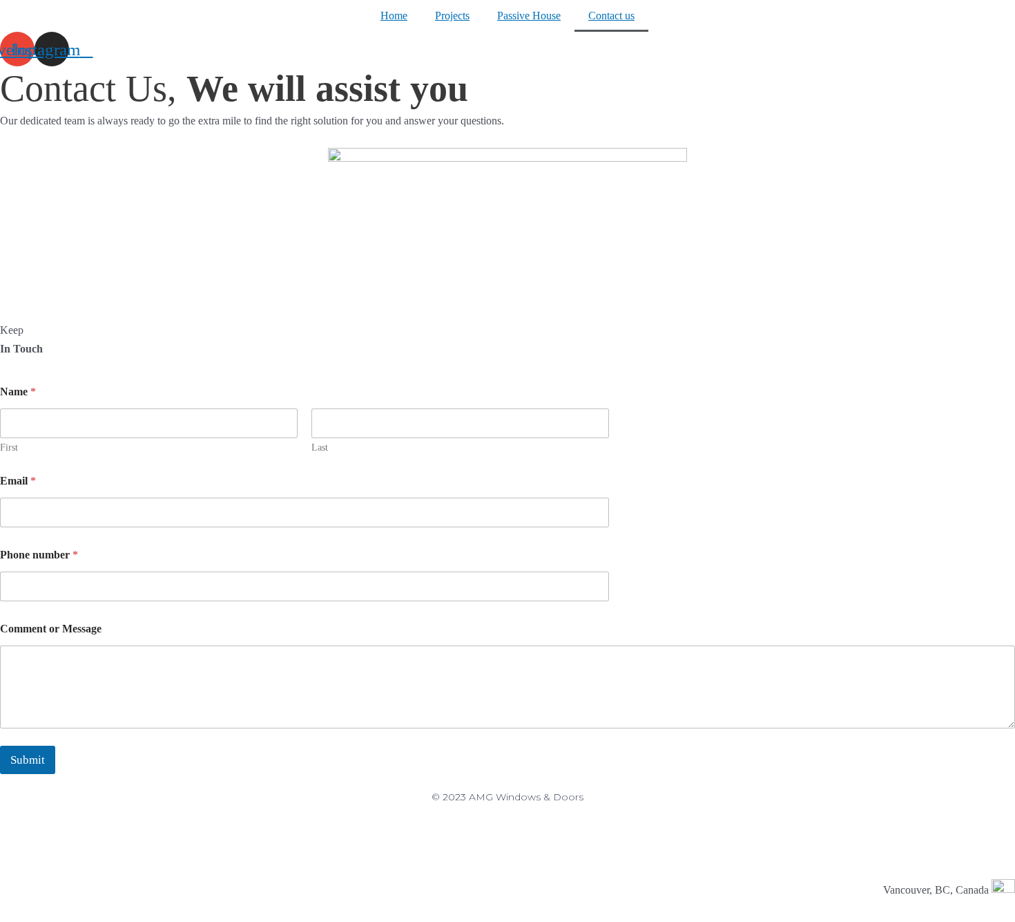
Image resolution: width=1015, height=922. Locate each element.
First (9, 447)
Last (319, 447)
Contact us (611, 15)
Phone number (39, 555)
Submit (27, 759)
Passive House (529, 15)
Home (393, 15)
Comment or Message (51, 628)
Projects (452, 15)
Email (18, 481)
